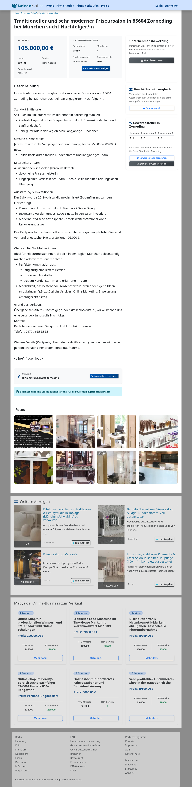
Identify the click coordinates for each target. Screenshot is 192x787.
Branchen (75, 753)
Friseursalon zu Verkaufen (61, 554)
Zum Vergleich (152, 108)
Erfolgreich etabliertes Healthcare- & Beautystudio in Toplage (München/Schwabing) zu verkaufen (67, 514)
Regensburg (22, 770)
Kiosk (73, 770)
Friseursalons (78, 762)
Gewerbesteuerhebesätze (85, 745)
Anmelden (171, 5)
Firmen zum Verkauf (29, 13)
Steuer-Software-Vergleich (153, 163)
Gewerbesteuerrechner (83, 749)
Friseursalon (53, 13)
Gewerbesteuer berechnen (153, 157)
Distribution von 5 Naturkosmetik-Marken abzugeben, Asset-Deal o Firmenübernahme (147, 624)
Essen (18, 758)
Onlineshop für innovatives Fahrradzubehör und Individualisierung (94, 682)
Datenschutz (132, 753)
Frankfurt (20, 749)
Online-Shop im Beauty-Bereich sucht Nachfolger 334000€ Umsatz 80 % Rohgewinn (36, 684)
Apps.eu (129, 773)
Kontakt (129, 741)
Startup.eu (131, 768)
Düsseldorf (21, 753)
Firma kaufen (65, 5)
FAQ (72, 737)
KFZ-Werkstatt (78, 766)
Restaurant (76, 758)
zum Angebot (81, 542)
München (20, 766)
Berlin (18, 737)
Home (50, 5)
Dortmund (21, 762)
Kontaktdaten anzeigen (97, 68)
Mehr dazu (40, 658)
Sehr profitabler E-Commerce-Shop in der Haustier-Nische (151, 681)
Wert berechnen (153, 60)
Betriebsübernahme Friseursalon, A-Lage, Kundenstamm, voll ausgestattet (150, 512)
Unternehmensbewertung (85, 741)
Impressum (131, 745)
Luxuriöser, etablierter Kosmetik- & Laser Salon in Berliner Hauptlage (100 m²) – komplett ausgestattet (151, 557)
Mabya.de (130, 764)
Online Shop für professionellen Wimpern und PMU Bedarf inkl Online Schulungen (40, 624)
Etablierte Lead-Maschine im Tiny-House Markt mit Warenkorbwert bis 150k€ (95, 622)
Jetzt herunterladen (100, 391)
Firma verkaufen (88, 5)
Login (159, 5)
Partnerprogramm (135, 737)
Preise (105, 5)
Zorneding (42, 13)
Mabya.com (131, 760)
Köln (17, 745)
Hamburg (20, 741)
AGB (127, 749)
